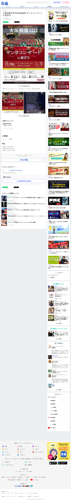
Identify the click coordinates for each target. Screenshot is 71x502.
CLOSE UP (22, 6)
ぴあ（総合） (53, 397)
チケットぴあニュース (53, 275)
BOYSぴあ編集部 (54, 414)
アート (6, 449)
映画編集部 (52, 400)
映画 (6, 446)
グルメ (21, 452)
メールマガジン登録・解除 (31, 493)
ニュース (8, 6)
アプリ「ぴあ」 (10, 493)
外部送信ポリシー (22, 496)
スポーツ (37, 449)
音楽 (21, 446)
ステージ (37, 446)
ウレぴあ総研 (51, 277)
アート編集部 (53, 407)
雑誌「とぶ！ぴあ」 (19, 493)
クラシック (22, 449)
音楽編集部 (52, 404)
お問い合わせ (36, 496)
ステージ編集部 (53, 410)
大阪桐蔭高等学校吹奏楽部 (15, 170)
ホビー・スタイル (39, 452)
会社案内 (3, 496)
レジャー (7, 452)
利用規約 (30, 496)
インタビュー (8, 454)
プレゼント (22, 454)
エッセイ (36, 6)
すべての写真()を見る (24, 86)
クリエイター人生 (63, 6)
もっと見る (58, 323)
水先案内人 (49, 6)
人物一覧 (3, 493)
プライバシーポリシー (11, 496)
